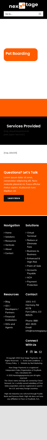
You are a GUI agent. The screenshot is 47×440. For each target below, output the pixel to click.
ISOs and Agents (10, 326)
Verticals (9, 245)
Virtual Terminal (31, 234)
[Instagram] (31, 352)
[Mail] (40, 352)
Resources (10, 240)
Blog (7, 301)
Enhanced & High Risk (33, 260)
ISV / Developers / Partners (11, 309)
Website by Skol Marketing (31, 363)
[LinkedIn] (36, 352)
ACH (29, 277)
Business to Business (33, 253)
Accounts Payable (32, 272)
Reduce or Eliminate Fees (32, 243)
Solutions (10, 236)
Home (8, 232)
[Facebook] (27, 352)
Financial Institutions (11, 318)
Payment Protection (32, 283)
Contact (9, 253)
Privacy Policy (11, 363)
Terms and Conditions (31, 360)
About (8, 249)
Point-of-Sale (34, 265)
